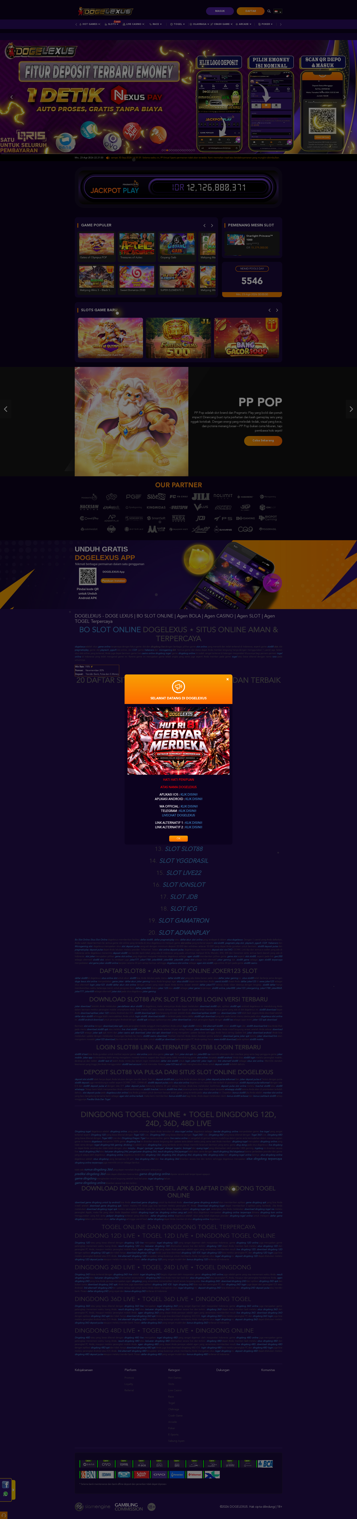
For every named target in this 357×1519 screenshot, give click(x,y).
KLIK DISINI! (189, 794)
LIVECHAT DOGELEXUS (178, 815)
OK (178, 838)
